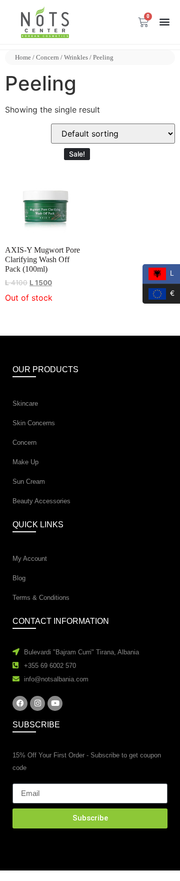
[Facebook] (20, 703)
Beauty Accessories (41, 501)
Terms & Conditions (41, 597)
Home (23, 57)
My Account (29, 558)
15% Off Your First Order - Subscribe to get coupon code (86, 761)
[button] (164, 21)
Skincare (25, 403)
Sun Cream (28, 481)
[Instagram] (37, 703)
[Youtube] (55, 703)
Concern (47, 57)
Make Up (25, 462)
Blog (19, 578)
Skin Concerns (33, 423)
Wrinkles (76, 57)
